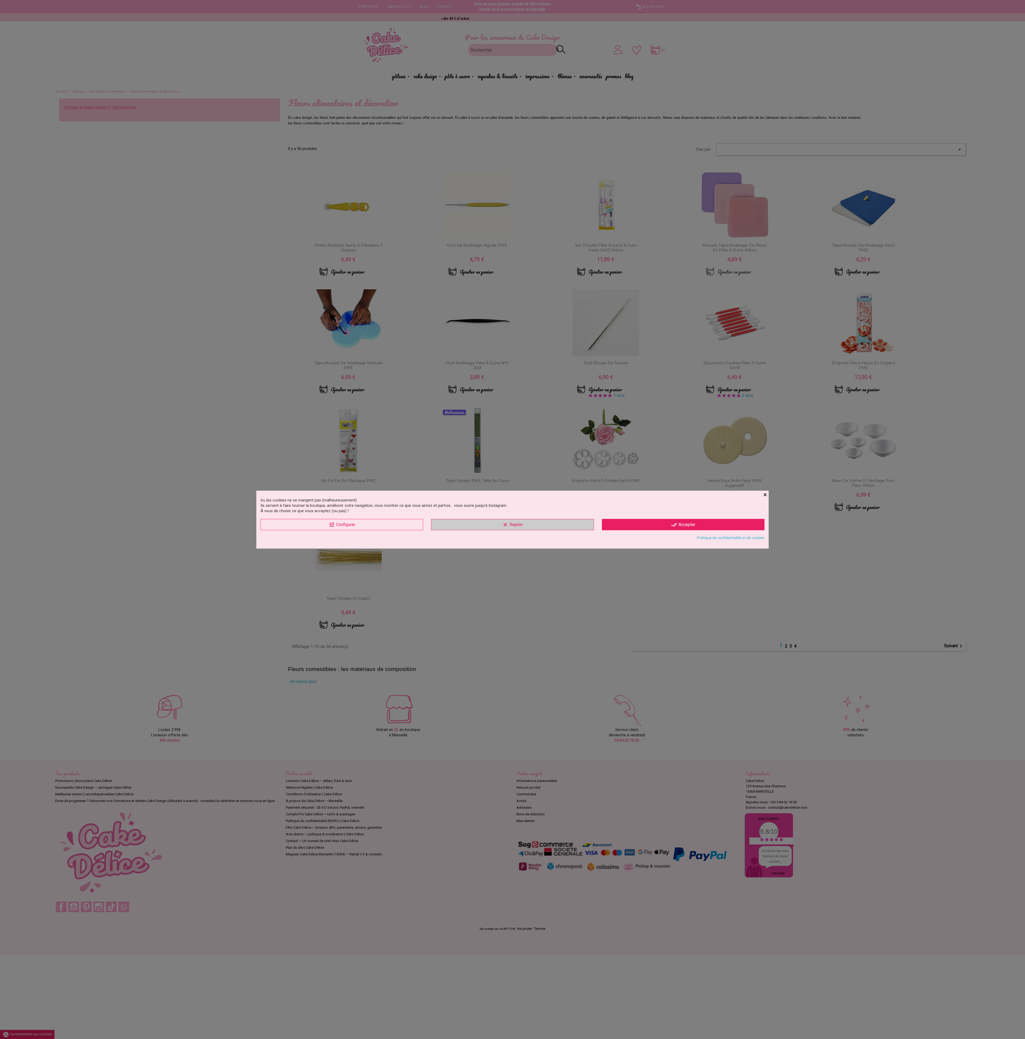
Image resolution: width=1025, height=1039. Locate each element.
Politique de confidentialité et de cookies (730, 537)
